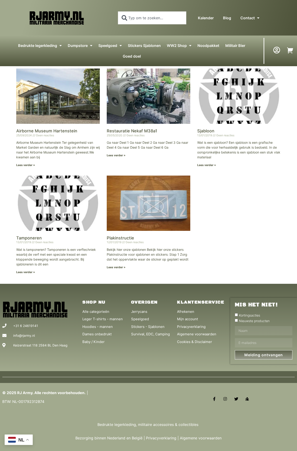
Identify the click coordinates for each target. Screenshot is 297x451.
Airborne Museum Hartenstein (46, 130)
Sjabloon (205, 130)
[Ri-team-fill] (247, 399)
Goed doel (132, 56)
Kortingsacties (249, 315)
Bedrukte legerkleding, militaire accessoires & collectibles (148, 424)
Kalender (206, 18)
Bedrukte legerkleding (37, 45)
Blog (227, 18)
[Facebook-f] (214, 399)
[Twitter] (236, 399)
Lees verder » (25, 165)
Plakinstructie (120, 237)
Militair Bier (235, 45)
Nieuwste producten (254, 321)
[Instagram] (225, 399)
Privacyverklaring (161, 438)
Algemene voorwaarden (201, 438)
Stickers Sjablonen (144, 45)
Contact (247, 18)
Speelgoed (107, 45)
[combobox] (152, 17)
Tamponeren (29, 237)
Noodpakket (208, 45)
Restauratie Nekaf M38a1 (132, 130)
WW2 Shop (177, 45)
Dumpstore (78, 45)
